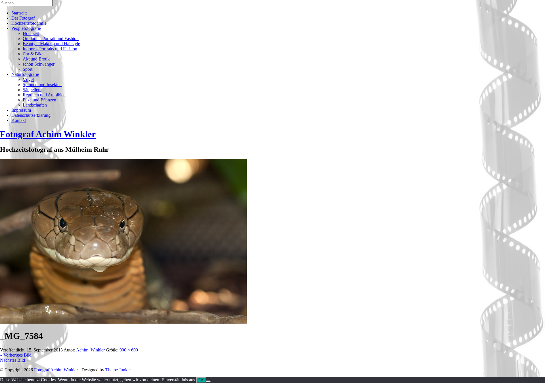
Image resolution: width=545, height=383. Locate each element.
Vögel (28, 79)
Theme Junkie (118, 369)
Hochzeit (31, 33)
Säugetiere (32, 89)
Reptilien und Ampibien (44, 94)
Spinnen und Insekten (42, 84)
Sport (27, 69)
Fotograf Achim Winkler (56, 369)
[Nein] (208, 381)
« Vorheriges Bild (16, 355)
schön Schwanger (38, 64)
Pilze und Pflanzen (39, 99)
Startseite (19, 13)
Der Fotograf (23, 18)
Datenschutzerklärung (31, 115)
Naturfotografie (25, 74)
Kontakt (18, 120)
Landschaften (35, 105)
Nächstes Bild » (14, 360)
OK (201, 380)
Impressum (21, 110)
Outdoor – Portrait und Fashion (51, 38)
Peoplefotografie (26, 28)
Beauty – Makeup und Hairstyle (51, 43)
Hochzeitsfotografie (29, 23)
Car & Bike (33, 53)
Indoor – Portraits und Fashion (50, 48)
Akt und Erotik (36, 59)
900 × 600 (129, 349)
